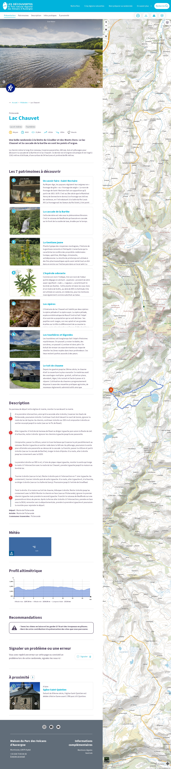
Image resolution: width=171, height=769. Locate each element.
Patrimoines (23, 15)
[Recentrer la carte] (106, 36)
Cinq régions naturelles (94, 6)
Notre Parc (75, 6)
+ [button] (106, 22)
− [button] (106, 25)
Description (36, 15)
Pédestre (24, 102)
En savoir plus (143, 6)
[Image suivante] (99, 53)
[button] (106, 29)
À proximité (64, 15)
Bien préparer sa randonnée (120, 6)
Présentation (10, 15)
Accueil (14, 102)
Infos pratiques (50, 15)
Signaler (84, 677)
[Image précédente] (4, 53)
